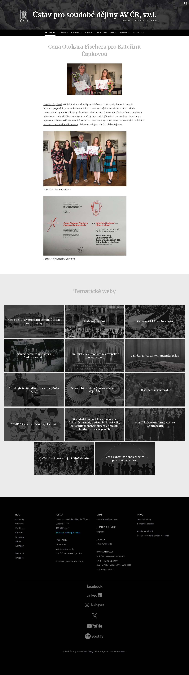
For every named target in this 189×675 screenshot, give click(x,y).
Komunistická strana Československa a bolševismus (94, 355)
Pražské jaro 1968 (94, 321)
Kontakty (125, 33)
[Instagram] (94, 605)
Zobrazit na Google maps (68, 532)
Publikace (76, 33)
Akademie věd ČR (145, 531)
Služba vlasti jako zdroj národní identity (64, 458)
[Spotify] (94, 636)
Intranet (19, 557)
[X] (94, 616)
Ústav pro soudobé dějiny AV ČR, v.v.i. (86, 651)
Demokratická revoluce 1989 (155, 321)
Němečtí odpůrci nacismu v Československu (34, 355)
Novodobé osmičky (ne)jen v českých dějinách (94, 390)
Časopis (89, 33)
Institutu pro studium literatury (60, 124)
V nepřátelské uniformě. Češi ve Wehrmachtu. (155, 424)
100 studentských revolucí (155, 390)
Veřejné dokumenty (65, 549)
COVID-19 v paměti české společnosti (34, 424)
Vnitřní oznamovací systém (69, 553)
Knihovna (102, 33)
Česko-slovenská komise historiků (153, 535)
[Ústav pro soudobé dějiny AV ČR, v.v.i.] (24, 17)
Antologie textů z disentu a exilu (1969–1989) (34, 390)
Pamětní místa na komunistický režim (155, 355)
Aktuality (50, 33)
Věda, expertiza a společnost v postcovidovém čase (124, 458)
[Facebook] (95, 586)
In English (138, 33)
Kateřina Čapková (52, 104)
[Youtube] (94, 626)
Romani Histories (145, 523)
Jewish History (144, 519)
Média (113, 33)
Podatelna (61, 544)
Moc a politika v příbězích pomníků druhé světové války (34, 321)
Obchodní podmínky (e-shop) (69, 561)
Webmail (19, 553)
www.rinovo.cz (119, 651)
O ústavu (63, 33)
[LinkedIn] (95, 595)
